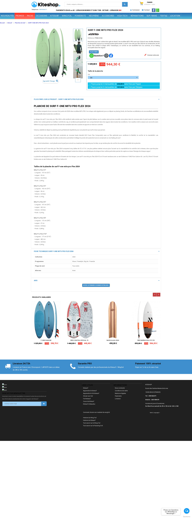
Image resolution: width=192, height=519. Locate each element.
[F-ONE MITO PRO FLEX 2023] (78, 35)
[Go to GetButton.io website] (186, 516)
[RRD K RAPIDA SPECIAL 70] (79, 319)
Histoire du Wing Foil (89, 417)
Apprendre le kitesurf (90, 390)
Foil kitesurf (87, 398)
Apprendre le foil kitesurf (91, 393)
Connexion (136, 10)
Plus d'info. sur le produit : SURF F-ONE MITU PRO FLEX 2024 (59, 99)
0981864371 (43, 9)
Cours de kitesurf (88, 401)
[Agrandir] (58, 330)
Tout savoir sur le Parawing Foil (93, 425)
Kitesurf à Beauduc (89, 404)
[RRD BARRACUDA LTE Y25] (146, 319)
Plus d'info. (94, 52)
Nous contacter (120, 388)
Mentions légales (120, 393)
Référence (91, 38)
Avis (35, 280)
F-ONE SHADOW (46, 340)
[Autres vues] (78, 28)
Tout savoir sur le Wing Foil (91, 423)
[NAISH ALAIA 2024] (112, 319)
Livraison (118, 398)
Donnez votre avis (153, 55)
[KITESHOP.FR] (46, 4)
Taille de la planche (95, 71)
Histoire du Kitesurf (89, 420)
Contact (146, 10)
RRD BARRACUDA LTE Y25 (146, 340)
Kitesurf (85, 388)
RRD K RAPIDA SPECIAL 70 (79, 340)
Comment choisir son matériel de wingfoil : (96, 413)
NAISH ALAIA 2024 (113, 340)
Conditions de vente (121, 390)
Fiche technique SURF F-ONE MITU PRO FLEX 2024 (53, 251)
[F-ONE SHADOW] (46, 319)
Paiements (118, 396)
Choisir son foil (88, 396)
